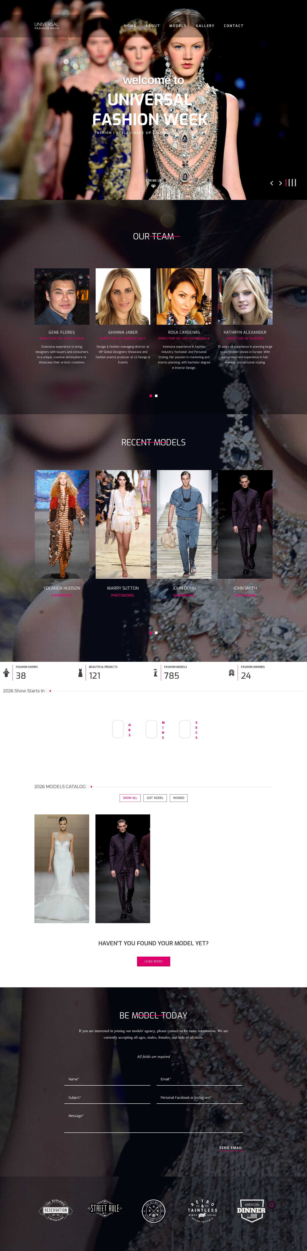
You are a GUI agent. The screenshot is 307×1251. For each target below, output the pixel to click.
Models (178, 26)
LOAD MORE (154, 961)
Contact (234, 26)
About (153, 26)
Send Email (231, 1148)
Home (130, 26)
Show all (130, 798)
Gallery (205, 26)
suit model (155, 798)
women (178, 798)
